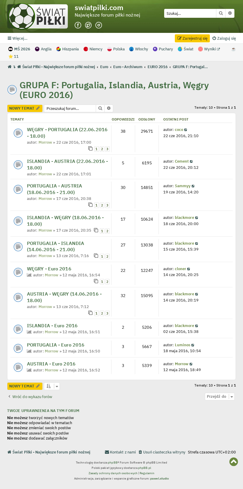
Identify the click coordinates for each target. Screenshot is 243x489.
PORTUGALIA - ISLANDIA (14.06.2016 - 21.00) (55, 246)
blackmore (184, 217)
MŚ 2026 (22, 49)
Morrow (45, 142)
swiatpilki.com (99, 7)
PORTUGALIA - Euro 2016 (55, 345)
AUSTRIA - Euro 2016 (51, 364)
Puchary (166, 49)
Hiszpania (70, 49)
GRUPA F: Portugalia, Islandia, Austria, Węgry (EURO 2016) (114, 90)
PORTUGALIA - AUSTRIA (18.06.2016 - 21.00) (54, 189)
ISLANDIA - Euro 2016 (52, 325)
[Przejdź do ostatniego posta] (186, 129)
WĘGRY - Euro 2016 (49, 269)
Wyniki (210, 49)
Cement (182, 161)
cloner (180, 268)
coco (179, 129)
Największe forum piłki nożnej (107, 15)
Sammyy (183, 185)
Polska (119, 49)
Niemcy (96, 49)
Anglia (46, 49)
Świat (189, 49)
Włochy (141, 49)
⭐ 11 (13, 56)
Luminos (183, 344)
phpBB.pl (144, 468)
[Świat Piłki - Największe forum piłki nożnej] (41, 16)
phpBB (113, 462)
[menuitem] (224, 38)
